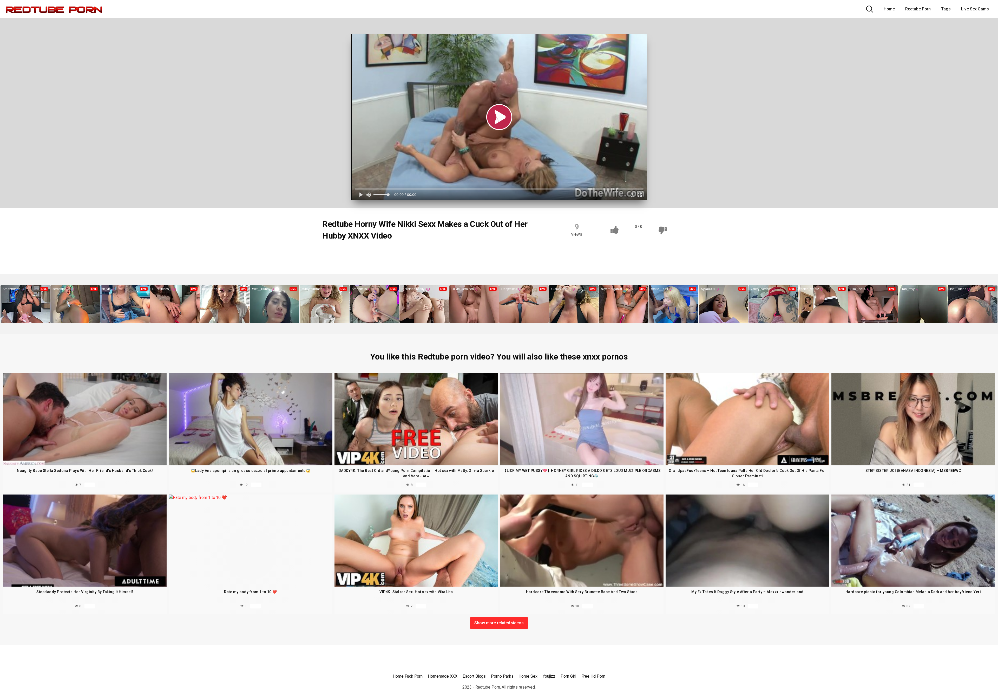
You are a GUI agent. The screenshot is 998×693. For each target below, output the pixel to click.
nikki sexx (451, 253)
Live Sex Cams (975, 9)
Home (889, 9)
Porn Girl (568, 676)
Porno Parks (502, 676)
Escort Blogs (474, 676)
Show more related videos (499, 622)
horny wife (383, 253)
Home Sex (527, 676)
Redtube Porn (918, 9)
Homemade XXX (442, 676)
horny (359, 253)
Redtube (336, 253)
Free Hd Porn (593, 676)
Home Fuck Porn (408, 676)
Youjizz (549, 676)
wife (428, 253)
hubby (408, 253)
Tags (946, 9)
